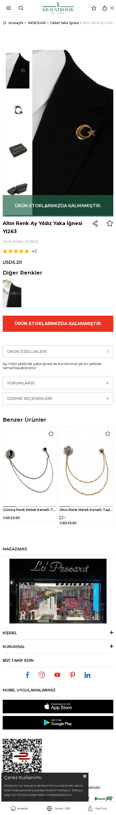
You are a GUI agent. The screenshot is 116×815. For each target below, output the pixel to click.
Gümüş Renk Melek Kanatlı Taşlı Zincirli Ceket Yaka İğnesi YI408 (29, 510)
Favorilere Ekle (51, 433)
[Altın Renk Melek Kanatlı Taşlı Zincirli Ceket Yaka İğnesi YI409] (86, 467)
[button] (9, 506)
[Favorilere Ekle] (109, 223)
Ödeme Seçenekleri (29, 398)
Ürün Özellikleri (27, 351)
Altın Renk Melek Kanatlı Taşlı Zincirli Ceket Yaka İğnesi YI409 (86, 510)
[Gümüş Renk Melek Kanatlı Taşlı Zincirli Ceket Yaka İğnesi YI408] (29, 467)
